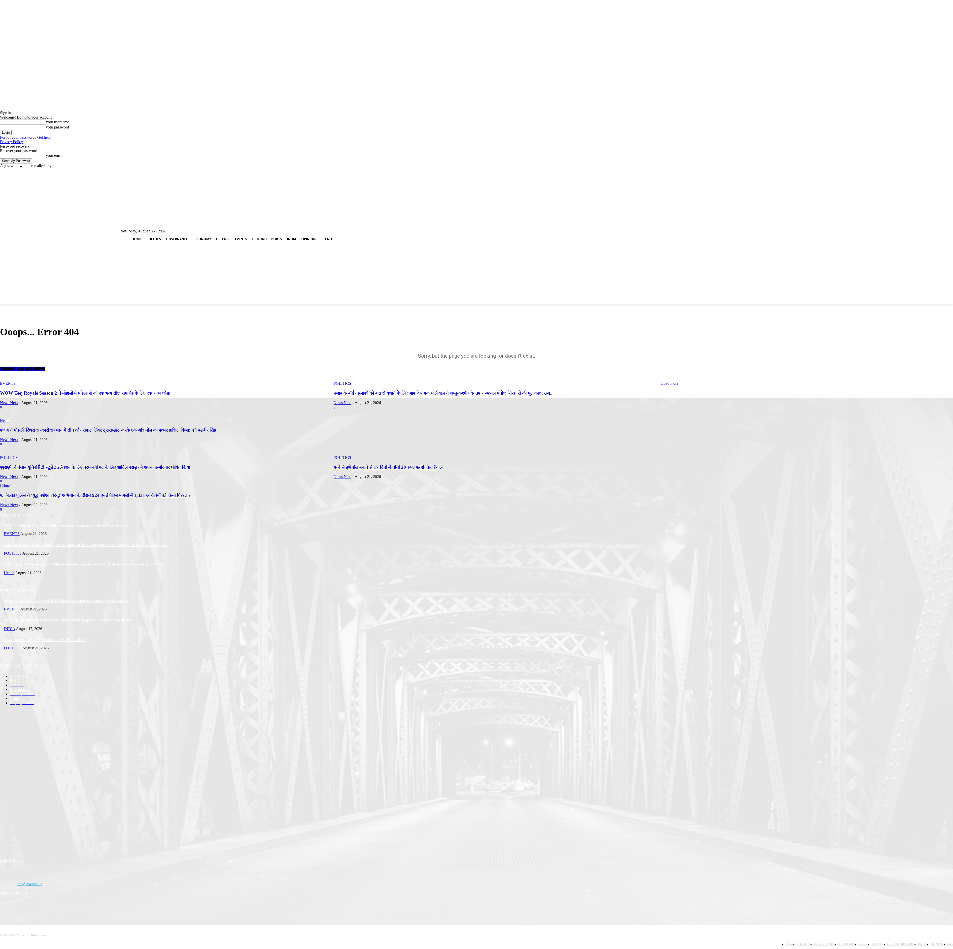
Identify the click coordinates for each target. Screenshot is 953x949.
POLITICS (342, 383)
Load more (669, 383)
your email (54, 155)
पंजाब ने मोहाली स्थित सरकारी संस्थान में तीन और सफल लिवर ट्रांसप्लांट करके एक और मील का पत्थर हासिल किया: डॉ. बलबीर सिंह (84, 565)
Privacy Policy (11, 142)
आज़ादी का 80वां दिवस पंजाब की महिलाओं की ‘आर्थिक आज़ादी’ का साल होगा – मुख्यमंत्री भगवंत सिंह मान (67, 620)
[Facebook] (5, 906)
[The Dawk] (12, 237)
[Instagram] (18, 906)
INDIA (9, 629)
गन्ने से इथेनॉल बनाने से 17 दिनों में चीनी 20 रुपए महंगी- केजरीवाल (44, 640)
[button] (919, 236)
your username (57, 122)
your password (57, 127)
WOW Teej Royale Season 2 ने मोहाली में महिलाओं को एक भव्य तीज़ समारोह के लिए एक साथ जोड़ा (85, 393)
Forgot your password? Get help (25, 137)
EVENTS (8, 383)
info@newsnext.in (29, 884)
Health (9, 573)
